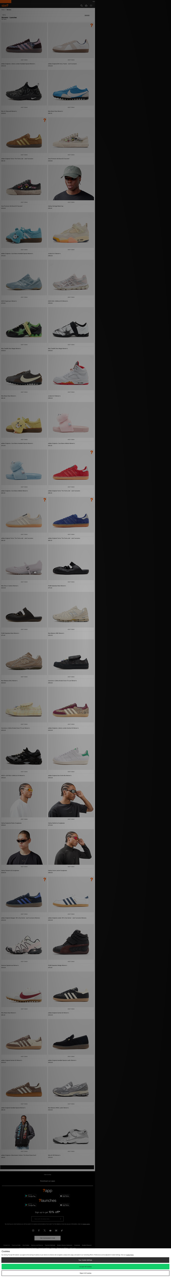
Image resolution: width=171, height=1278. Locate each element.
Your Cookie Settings (85, 1260)
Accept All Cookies (85, 1266)
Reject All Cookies (85, 1273)
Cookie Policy (130, 1255)
